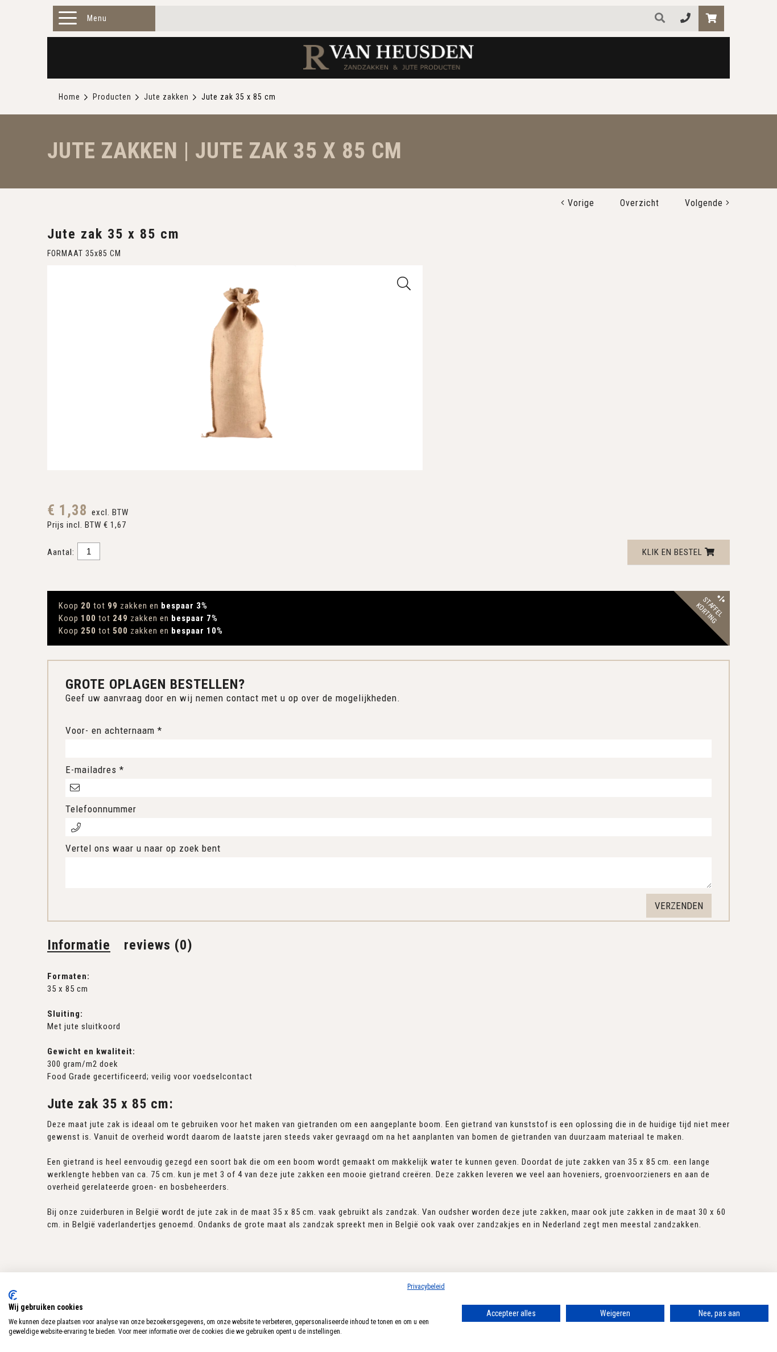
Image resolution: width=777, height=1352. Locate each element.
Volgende (705, 203)
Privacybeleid (426, 1287)
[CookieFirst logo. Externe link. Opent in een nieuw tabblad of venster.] (13, 1295)
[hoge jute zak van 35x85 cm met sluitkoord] (404, 283)
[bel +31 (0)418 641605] (686, 18)
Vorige (579, 203)
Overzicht (639, 203)
